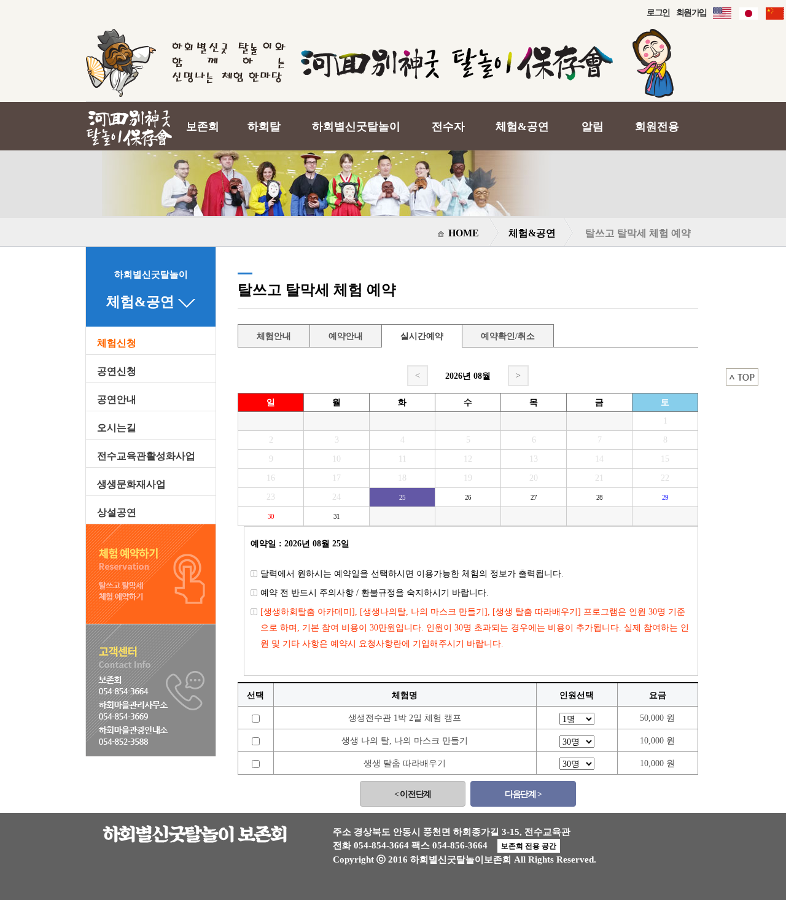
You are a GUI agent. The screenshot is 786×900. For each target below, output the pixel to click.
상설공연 (116, 512)
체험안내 (274, 336)
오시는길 (116, 428)
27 (534, 497)
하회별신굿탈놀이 (356, 126)
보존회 (202, 126)
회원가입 (691, 12)
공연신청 (116, 371)
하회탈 (264, 126)
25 (402, 497)
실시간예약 (421, 336)
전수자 (448, 126)
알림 (593, 126)
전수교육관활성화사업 (146, 456)
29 (665, 497)
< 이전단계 (412, 794)
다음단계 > (523, 794)
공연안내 (116, 399)
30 (271, 516)
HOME (462, 233)
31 (336, 516)
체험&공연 (522, 126)
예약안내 (346, 336)
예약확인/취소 (508, 336)
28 (599, 497)
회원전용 (657, 126)
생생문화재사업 (131, 484)
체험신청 (116, 343)
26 (468, 497)
